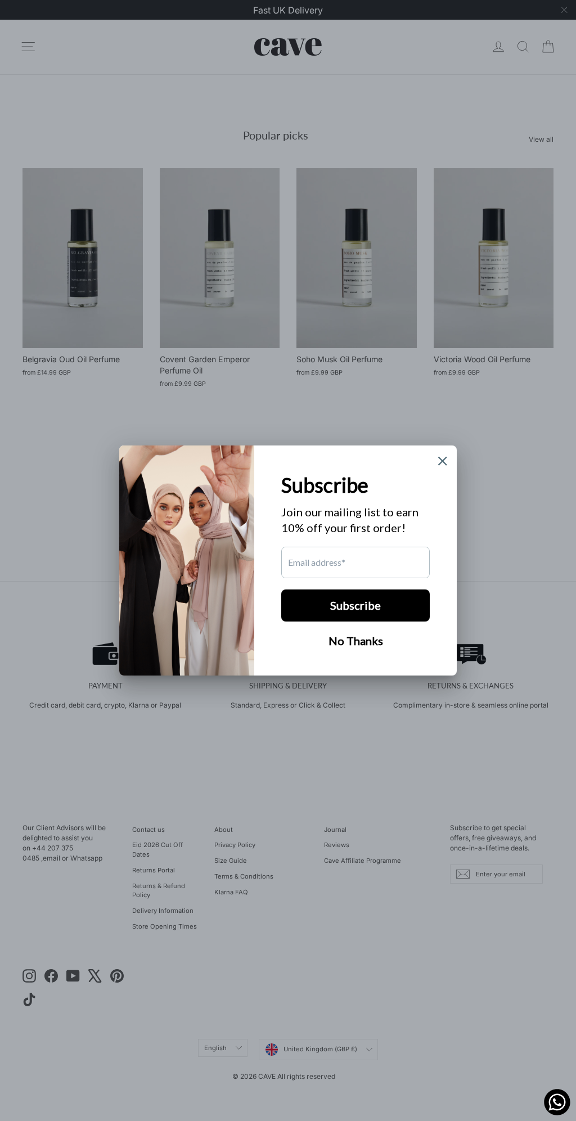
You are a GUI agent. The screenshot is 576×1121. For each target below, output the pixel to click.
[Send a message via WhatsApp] (557, 1102)
